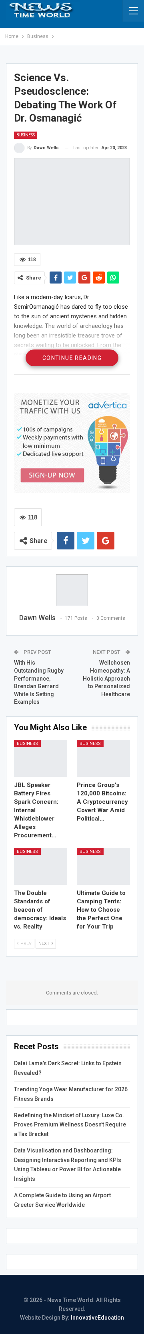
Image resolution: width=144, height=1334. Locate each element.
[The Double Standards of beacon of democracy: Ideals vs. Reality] (40, 866)
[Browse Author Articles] (72, 590)
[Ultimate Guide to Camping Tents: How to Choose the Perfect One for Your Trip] (103, 866)
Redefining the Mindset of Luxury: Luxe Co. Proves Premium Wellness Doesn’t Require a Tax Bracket (70, 1125)
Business (25, 135)
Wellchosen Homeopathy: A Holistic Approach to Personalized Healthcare (106, 678)
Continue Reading (72, 358)
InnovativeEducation (97, 1317)
